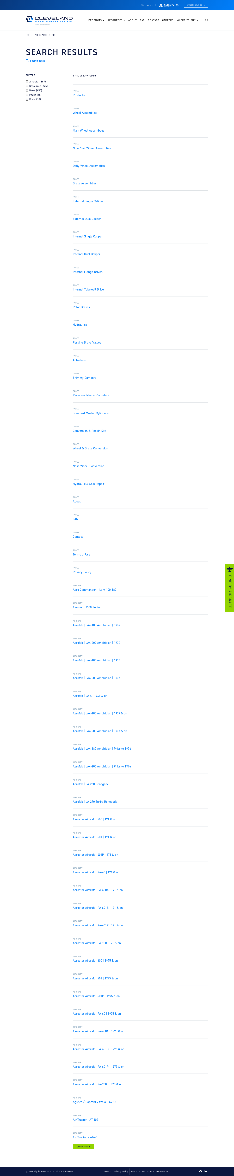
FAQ (142, 20)
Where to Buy (186, 20)
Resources (115, 20)
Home (29, 35)
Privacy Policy (121, 1171)
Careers (168, 20)
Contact (153, 20)
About (132, 20)
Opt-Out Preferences (157, 1171)
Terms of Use (138, 1171)
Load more (83, 1146)
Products (95, 20)
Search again (37, 60)
